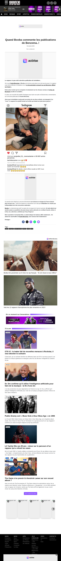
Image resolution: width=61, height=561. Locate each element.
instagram (11, 228)
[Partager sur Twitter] (26, 222)
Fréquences (8, 547)
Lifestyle (26, 14)
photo (28, 228)
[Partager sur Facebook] (23, 222)
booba (6, 228)
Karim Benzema (14, 83)
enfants (24, 228)
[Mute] (23, 9)
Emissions (7, 538)
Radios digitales (36, 14)
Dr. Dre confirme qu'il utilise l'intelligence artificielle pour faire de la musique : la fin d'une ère (29, 385)
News (6, 14)
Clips (42, 541)
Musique (12, 14)
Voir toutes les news (30, 493)
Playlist (7, 541)
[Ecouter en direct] (48, 2)
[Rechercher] (51, 2)
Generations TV (49, 14)
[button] (11, 509)
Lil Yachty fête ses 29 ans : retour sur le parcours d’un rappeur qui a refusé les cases (28, 447)
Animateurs (8, 540)
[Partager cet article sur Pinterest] (30, 222)
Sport (19, 14)
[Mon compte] (55, 2)
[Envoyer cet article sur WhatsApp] (34, 222)
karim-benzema (18, 228)
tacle (32, 228)
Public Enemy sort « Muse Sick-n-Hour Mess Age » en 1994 (30, 416)
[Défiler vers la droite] (53, 508)
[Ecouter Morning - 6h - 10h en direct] (30, 320)
